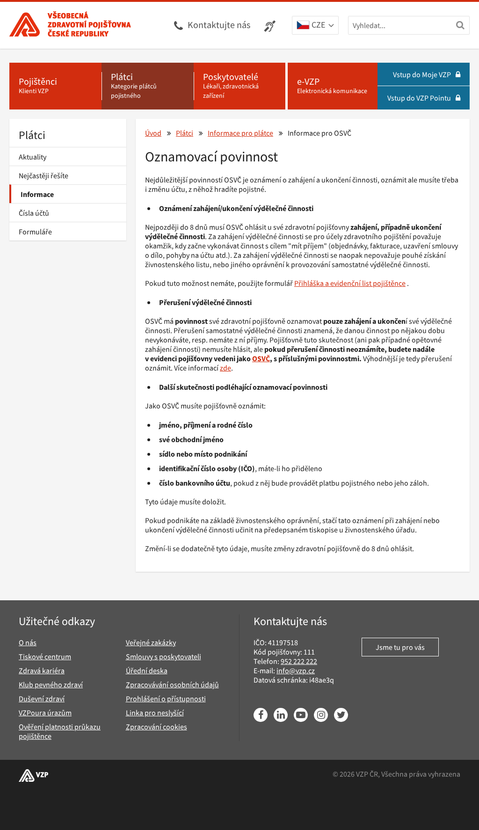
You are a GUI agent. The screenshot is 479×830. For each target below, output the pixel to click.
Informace (37, 194)
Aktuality (32, 156)
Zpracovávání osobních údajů (172, 684)
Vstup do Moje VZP (422, 74)
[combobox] (315, 25)
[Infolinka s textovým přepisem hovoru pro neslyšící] (271, 25)
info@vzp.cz (295, 670)
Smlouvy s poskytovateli (163, 656)
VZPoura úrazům (45, 712)
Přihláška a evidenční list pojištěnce (350, 283)
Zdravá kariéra (42, 670)
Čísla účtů (34, 213)
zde (225, 367)
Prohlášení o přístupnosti (166, 698)
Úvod (153, 133)
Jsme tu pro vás (400, 647)
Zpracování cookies (156, 726)
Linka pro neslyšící (155, 712)
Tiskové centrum (45, 656)
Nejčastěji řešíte (43, 175)
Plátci (32, 135)
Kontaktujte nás (219, 24)
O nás (27, 642)
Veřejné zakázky (151, 642)
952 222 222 (299, 661)
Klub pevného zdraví (51, 684)
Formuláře (35, 231)
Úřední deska (146, 670)
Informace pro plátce (240, 133)
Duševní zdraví (42, 698)
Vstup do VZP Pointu (419, 97)
